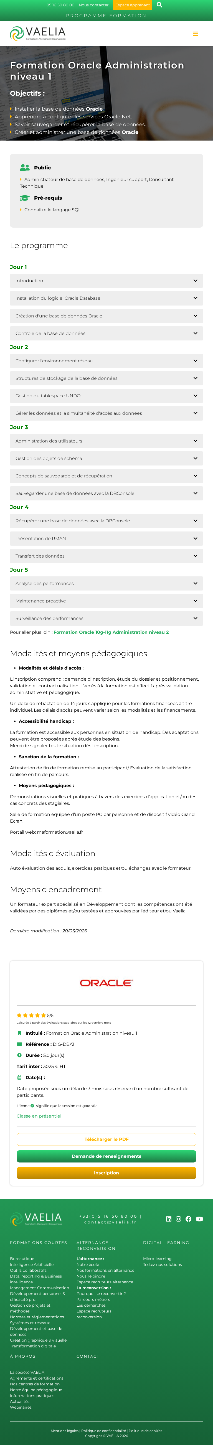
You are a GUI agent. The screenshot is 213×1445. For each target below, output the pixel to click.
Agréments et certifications (37, 1378)
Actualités (19, 1401)
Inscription (106, 1173)
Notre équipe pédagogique (36, 1389)
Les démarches (91, 1305)
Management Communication (39, 1287)
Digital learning (166, 1242)
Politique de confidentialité (103, 1431)
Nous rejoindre (91, 1276)
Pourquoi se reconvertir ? (101, 1293)
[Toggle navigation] (195, 34)
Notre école (88, 1264)
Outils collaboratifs (28, 1270)
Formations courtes (38, 1242)
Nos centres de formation (35, 1384)
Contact (88, 1356)
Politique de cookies (145, 1431)
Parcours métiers (93, 1299)
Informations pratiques (32, 1395)
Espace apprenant (132, 4)
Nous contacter (94, 4)
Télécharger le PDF (107, 1139)
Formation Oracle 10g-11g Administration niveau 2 (111, 632)
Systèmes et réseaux (30, 1322)
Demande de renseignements (106, 1156)
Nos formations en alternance (105, 1270)
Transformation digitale (33, 1346)
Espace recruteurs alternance (105, 1281)
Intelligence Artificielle (32, 1264)
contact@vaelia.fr (110, 1222)
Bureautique (22, 1258)
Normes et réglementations (37, 1316)
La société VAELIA (27, 1372)
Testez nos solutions (162, 1264)
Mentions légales (64, 1431)
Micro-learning (157, 1258)
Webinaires (21, 1407)
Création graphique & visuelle (38, 1340)
